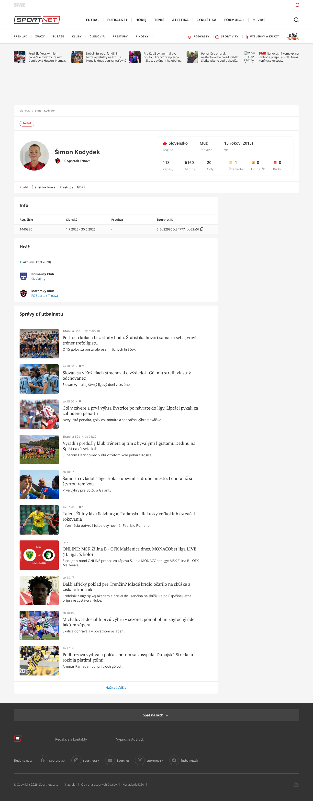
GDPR (81, 187)
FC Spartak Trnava (76, 161)
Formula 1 (234, 20)
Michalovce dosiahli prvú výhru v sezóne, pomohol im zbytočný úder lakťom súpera (129, 622)
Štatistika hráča (44, 187)
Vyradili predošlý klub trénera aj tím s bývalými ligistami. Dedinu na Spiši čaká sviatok (129, 446)
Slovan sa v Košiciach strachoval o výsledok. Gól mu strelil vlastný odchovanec (127, 375)
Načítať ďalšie (115, 687)
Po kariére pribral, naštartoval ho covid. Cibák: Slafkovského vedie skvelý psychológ (220, 57)
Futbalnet (117, 20)
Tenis (159, 20)
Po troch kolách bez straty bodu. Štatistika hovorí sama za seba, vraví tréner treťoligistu (130, 340)
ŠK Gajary (38, 279)
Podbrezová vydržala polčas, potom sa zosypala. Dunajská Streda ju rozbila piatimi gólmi (128, 657)
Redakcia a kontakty (71, 739)
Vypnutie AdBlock (130, 739)
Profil (24, 187)
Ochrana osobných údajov (99, 784)
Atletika (180, 20)
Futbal (93, 20)
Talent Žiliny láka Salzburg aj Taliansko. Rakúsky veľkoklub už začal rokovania (129, 516)
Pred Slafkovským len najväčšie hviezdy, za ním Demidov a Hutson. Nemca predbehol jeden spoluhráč (46, 57)
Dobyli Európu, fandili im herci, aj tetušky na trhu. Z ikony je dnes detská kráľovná (106, 57)
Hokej (140, 20)
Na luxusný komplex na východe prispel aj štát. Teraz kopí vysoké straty (279, 57)
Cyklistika (206, 20)
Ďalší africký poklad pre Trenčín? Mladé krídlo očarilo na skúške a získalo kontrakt (126, 587)
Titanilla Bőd (71, 331)
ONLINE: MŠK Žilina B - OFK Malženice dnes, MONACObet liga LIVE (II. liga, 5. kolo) (129, 551)
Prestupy (66, 187)
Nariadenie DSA (133, 784)
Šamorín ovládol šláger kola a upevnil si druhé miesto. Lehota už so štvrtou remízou (128, 481)
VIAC (261, 20)
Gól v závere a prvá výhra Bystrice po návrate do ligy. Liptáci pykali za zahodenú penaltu (130, 410)
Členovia (25, 111)
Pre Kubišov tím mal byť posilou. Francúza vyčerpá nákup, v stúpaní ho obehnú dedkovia (163, 57)
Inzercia (70, 784)
